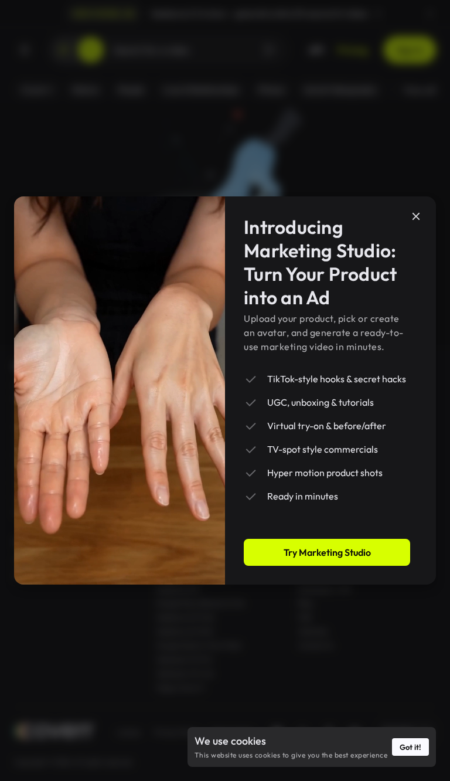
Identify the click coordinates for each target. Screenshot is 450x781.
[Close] (416, 216)
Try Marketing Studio (327, 552)
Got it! (410, 747)
